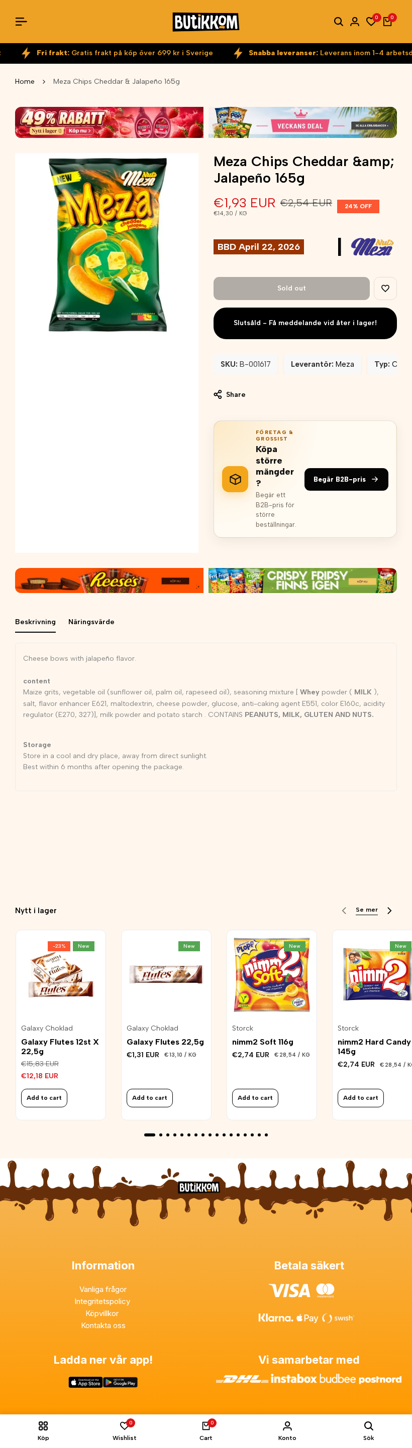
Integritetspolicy (103, 1301)
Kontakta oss (103, 1325)
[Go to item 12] (231, 1134)
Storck (242, 1029)
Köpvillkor (103, 1313)
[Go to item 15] (252, 1134)
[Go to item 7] (195, 1134)
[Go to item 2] (160, 1134)
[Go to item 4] (174, 1134)
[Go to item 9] (210, 1134)
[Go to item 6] (188, 1134)
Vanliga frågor (103, 1289)
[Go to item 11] (224, 1134)
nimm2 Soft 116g (262, 1042)
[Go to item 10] (217, 1134)
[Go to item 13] (238, 1134)
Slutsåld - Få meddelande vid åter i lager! (305, 323)
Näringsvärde (91, 622)
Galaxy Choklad (47, 1029)
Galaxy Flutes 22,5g (165, 1042)
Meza (345, 364)
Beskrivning (35, 622)
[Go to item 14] (245, 1134)
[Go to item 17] (266, 1134)
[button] (385, 288)
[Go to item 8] (202, 1134)
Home (25, 81)
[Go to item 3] (167, 1134)
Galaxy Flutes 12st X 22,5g (60, 1046)
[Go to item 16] (259, 1134)
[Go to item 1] (149, 1134)
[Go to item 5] (181, 1134)
